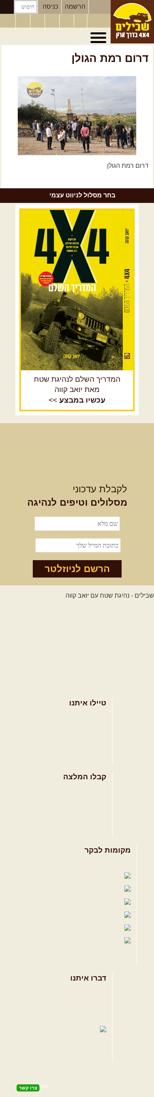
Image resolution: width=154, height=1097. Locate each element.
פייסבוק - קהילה (59, 876)
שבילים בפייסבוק (98, 863)
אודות (98, 991)
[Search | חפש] (7, 7)
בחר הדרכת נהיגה (82, 742)
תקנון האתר (90, 1017)
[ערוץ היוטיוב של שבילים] (67, 21)
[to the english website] (7, 20)
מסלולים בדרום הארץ (77, 815)
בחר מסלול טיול (85, 716)
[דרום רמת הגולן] (77, 115)
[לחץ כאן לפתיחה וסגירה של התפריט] (99, 38)
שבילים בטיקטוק (100, 948)
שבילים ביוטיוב (63, 889)
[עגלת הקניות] (80, 21)
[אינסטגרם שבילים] (53, 21)
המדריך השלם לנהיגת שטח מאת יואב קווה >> (77, 390)
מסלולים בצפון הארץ (78, 790)
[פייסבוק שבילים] (38, 21)
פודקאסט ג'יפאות (53, 915)
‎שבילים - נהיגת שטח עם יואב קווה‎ (110, 595)
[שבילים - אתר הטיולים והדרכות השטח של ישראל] (132, 21)
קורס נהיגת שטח (84, 755)
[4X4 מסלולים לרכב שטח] (77, 290)
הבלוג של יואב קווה (47, 902)
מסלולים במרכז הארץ (77, 803)
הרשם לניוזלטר (77, 568)
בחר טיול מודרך (85, 729)
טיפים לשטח (89, 828)
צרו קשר (95, 1004)
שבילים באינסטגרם (44, 928)
